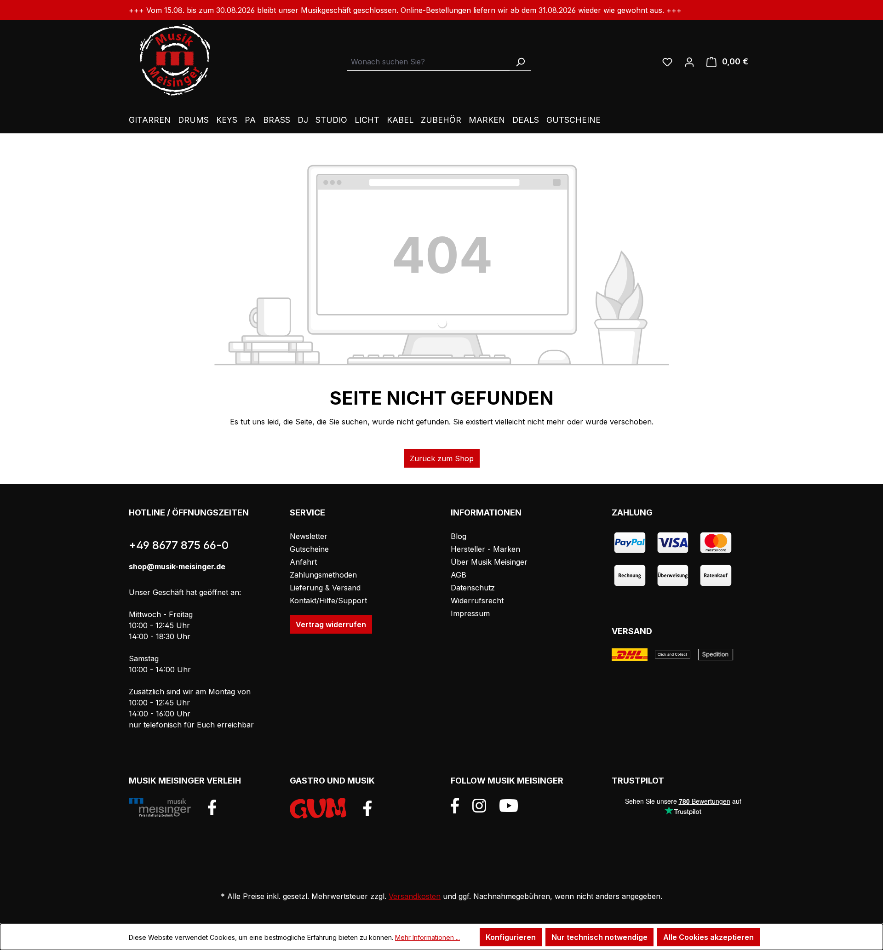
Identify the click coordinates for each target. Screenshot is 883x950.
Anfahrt (303, 562)
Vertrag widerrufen (331, 624)
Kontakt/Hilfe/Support (328, 600)
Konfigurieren (511, 937)
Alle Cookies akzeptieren (708, 937)
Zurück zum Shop (442, 458)
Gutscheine (309, 549)
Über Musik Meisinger (489, 562)
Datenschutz (473, 587)
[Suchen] (520, 62)
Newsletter (308, 536)
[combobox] (428, 62)
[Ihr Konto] (689, 61)
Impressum (470, 613)
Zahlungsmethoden (323, 574)
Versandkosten (415, 896)
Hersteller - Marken (485, 549)
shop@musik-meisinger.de (177, 566)
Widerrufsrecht (477, 600)
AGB (458, 574)
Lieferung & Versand (325, 587)
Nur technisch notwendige (599, 937)
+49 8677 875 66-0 (179, 545)
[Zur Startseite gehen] (175, 60)
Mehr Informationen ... (427, 937)
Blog (458, 536)
